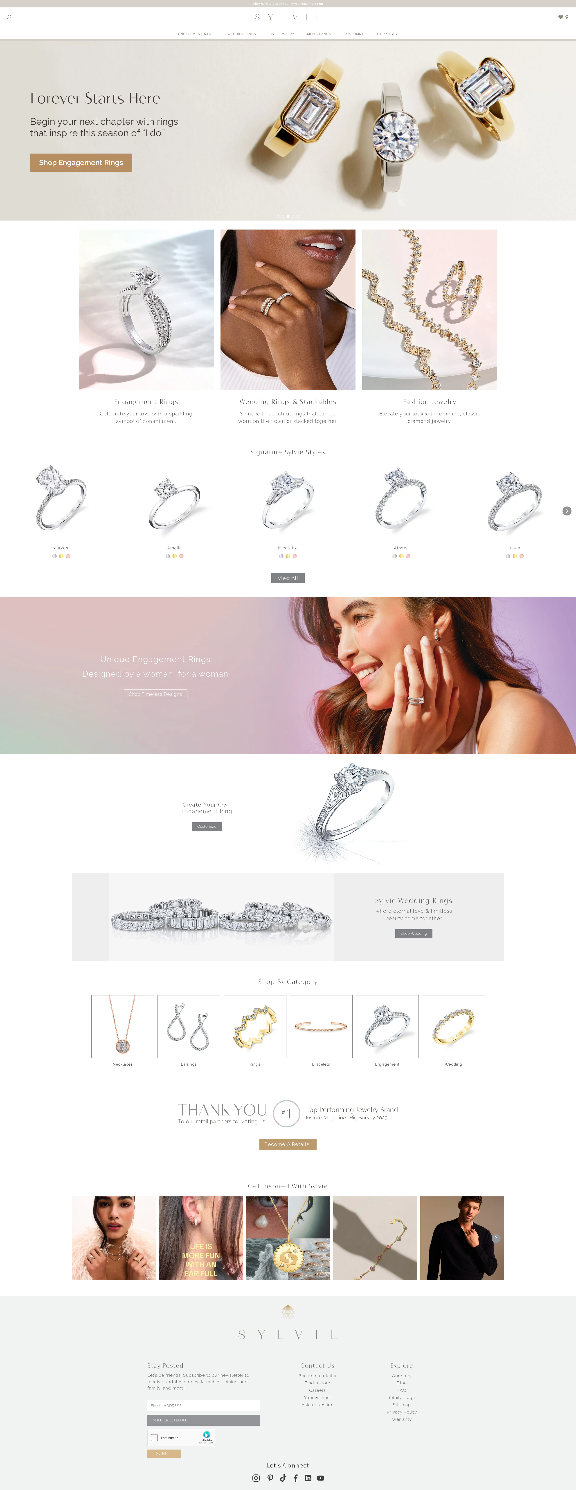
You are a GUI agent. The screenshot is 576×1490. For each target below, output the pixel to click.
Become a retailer (317, 1375)
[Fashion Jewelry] (429, 309)
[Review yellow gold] (61, 556)
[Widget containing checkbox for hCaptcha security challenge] (181, 1437)
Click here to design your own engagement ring (288, 3)
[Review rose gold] (68, 556)
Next (567, 510)
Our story (402, 1375)
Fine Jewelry (281, 34)
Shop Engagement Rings (81, 162)
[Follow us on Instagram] (256, 1478)
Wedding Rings (241, 34)
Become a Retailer (288, 1144)
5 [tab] (298, 216)
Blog (402, 1382)
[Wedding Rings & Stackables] (288, 309)
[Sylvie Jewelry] (288, 17)
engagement (387, 1064)
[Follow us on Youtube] (320, 1477)
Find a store (318, 1382)
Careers (317, 1389)
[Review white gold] (54, 556)
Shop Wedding (413, 933)
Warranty (402, 1418)
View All (288, 578)
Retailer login (401, 1397)
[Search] (9, 17)
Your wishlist (317, 1397)
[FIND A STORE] (567, 17)
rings (255, 1064)
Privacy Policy (402, 1411)
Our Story (387, 34)
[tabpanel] (288, 131)
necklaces (123, 1064)
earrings (189, 1064)
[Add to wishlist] (560, 17)
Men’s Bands (319, 34)
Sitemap (402, 1404)
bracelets (321, 1064)
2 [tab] (283, 216)
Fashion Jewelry (430, 401)
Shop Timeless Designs (155, 694)
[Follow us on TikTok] (283, 1478)
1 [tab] (278, 216)
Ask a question (318, 1404)
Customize (354, 34)
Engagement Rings (196, 34)
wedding (453, 1064)
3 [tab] (288, 216)
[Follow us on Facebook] (295, 1477)
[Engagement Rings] (146, 309)
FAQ (401, 1389)
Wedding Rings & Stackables (288, 401)
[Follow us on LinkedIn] (308, 1478)
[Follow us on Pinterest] (270, 1478)
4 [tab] (293, 216)
